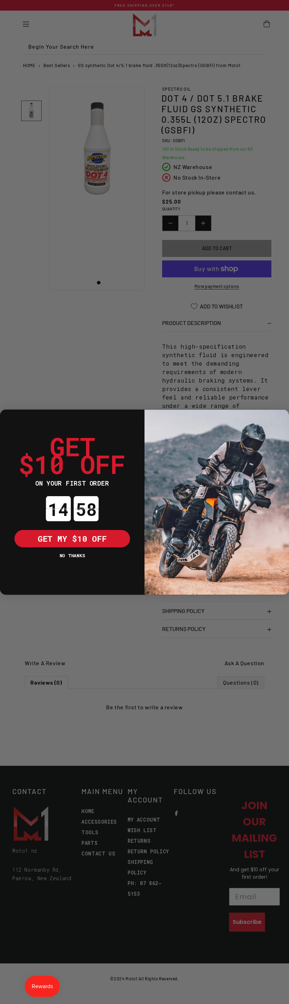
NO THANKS (72, 555)
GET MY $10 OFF (72, 538)
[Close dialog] (9, 418)
